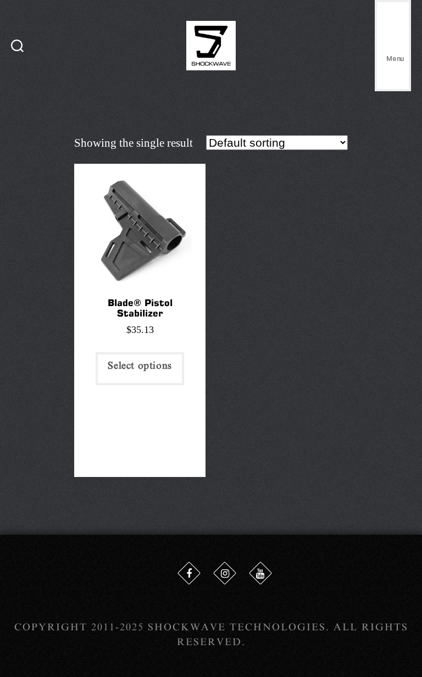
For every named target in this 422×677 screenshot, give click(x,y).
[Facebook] (189, 573)
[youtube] (260, 573)
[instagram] (224, 573)
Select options (139, 365)
